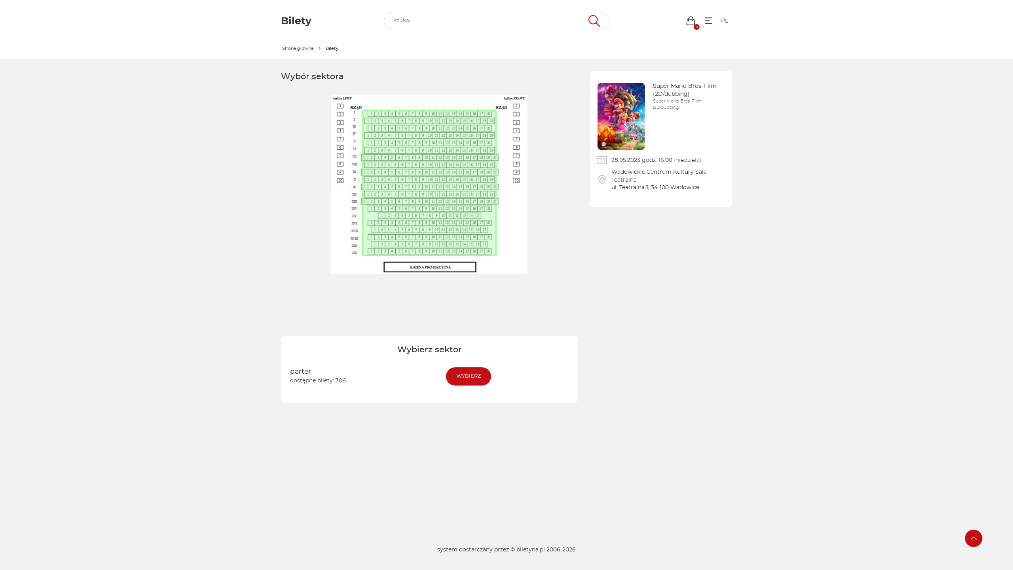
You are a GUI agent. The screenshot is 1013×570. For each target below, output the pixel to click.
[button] (691, 21)
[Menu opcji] (708, 21)
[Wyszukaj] (593, 21)
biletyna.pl (530, 550)
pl (724, 21)
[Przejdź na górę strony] (974, 538)
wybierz (468, 376)
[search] (496, 21)
